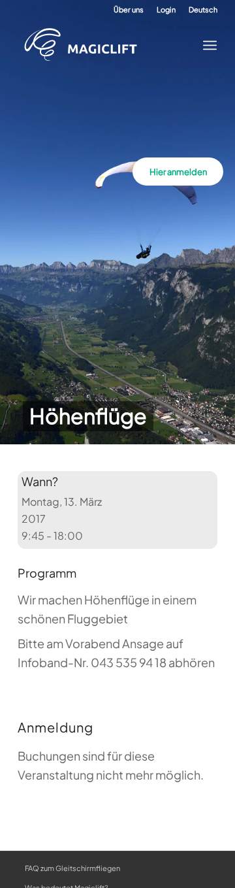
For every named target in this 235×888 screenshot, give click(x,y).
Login (166, 9)
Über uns (129, 9)
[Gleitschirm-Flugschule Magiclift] (108, 45)
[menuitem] (128, 10)
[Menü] (206, 45)
